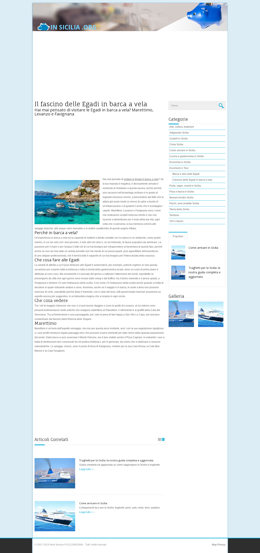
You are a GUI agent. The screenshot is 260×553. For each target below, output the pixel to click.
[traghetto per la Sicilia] (210, 314)
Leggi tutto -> (86, 469)
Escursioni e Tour (178, 168)
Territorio (174, 215)
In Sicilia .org (73, 27)
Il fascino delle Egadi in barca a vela (192, 179)
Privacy (221, 544)
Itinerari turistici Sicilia (181, 197)
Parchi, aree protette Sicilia (184, 203)
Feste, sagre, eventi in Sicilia (185, 185)
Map (214, 544)
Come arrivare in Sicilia (93, 503)
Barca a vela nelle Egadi (185, 174)
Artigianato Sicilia (179, 132)
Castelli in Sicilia (178, 138)
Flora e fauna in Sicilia (181, 191)
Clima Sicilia (176, 144)
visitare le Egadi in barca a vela (141, 179)
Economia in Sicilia (180, 162)
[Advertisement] (130, 68)
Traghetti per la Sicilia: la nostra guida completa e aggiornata (116, 460)
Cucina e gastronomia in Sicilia (186, 156)
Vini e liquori (176, 221)
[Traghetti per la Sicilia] (181, 314)
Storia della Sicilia (179, 209)
